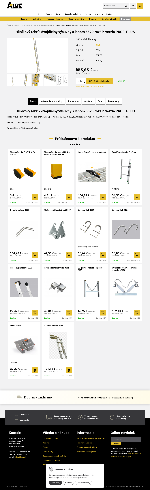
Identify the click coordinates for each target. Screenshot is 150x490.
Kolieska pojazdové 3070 (21, 268)
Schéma (88, 101)
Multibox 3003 (16, 326)
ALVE (98, 45)
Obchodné (24, 415)
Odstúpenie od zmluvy (51, 460)
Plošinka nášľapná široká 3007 (57, 210)
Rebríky (16, 25)
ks (81, 81)
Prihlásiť (115, 444)
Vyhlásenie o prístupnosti (86, 452)
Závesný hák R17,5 (120, 210)
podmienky (24, 420)
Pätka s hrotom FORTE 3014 (56, 268)
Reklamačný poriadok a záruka (54, 456)
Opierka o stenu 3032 (19, 210)
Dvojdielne (26, 25)
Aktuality (49, 14)
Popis (33, 101)
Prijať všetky (55, 483)
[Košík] (140, 6)
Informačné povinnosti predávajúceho (91, 438)
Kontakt (109, 14)
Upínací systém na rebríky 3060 (92, 152)
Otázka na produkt (98, 86)
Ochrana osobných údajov (87, 447)
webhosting (121, 486)
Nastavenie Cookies (84, 443)
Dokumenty (113, 101)
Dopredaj (125, 19)
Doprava (46, 443)
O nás (40, 14)
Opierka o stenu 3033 (53, 326)
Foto (100, 101)
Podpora (88, 14)
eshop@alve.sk (20, 457)
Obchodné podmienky (73, 14)
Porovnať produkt (83, 86)
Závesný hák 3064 (86, 210)
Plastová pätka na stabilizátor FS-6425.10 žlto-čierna (57, 153)
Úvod (9, 25)
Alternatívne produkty (51, 101)
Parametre (73, 101)
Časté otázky (48, 452)
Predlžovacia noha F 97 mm (124, 152)
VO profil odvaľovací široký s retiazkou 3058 (124, 269)
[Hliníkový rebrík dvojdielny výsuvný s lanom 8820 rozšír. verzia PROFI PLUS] (37, 55)
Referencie (99, 14)
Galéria (58, 14)
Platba (45, 447)
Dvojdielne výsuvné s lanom (42, 25)
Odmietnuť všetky (83, 483)
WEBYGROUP (138, 486)
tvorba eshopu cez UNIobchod (106, 486)
